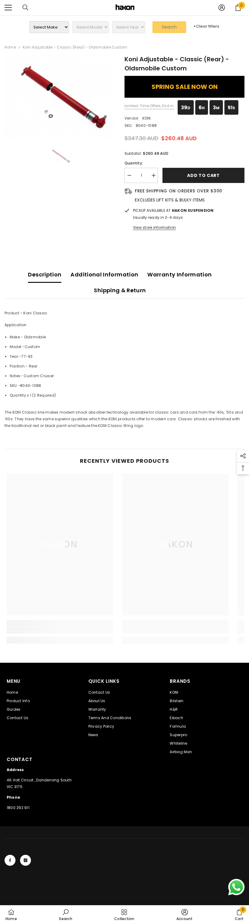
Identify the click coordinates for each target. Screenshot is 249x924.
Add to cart (203, 175)
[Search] (25, 7)
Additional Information (104, 274)
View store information (154, 227)
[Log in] (222, 8)
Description (44, 274)
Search (169, 27)
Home (10, 47)
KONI (146, 118)
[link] (60, 630)
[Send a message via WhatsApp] (236, 887)
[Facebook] (10, 860)
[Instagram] (25, 860)
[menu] (8, 7)
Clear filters (206, 26)
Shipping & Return (120, 290)
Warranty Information (179, 274)
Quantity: (133, 163)
